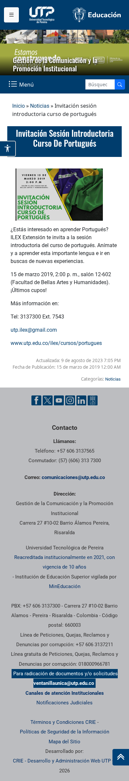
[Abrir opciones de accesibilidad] (8, 149)
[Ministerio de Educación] (96, 15)
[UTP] (42, 15)
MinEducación (64, 586)
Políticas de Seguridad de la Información (64, 732)
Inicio (18, 106)
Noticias (39, 106)
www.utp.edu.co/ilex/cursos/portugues (56, 343)
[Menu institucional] (11, 14)
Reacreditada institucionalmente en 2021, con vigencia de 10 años (64, 562)
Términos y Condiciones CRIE (63, 722)
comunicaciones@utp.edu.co (73, 477)
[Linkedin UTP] (81, 400)
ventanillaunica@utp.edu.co (63, 683)
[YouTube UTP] (59, 400)
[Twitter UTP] (48, 400)
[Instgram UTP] (70, 400)
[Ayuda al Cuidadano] (93, 400)
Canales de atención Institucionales (64, 693)
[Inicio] (120, 757)
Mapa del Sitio (64, 742)
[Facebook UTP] (36, 400)
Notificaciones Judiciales (64, 703)
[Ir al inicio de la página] (120, 757)
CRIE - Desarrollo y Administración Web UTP (62, 761)
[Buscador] (119, 84)
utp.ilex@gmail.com (34, 330)
